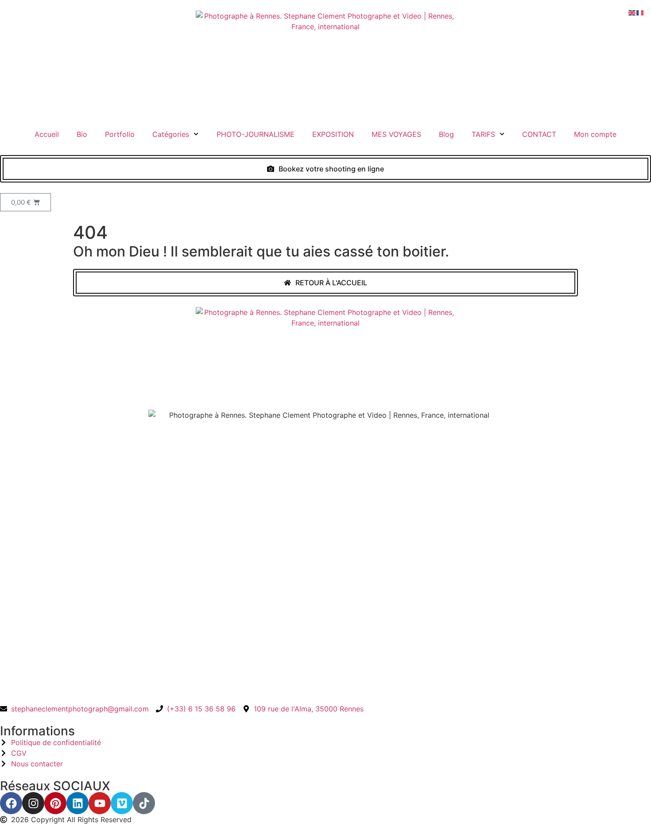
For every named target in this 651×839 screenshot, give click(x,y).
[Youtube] (100, 803)
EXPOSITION (333, 134)
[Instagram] (33, 803)
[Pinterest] (55, 803)
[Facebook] (11, 803)
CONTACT (539, 134)
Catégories (170, 134)
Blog (446, 134)
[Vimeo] (122, 803)
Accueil (47, 134)
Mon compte (595, 134)
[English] (632, 12)
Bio (82, 134)
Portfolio (120, 134)
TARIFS (483, 134)
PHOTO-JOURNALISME (255, 134)
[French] (640, 12)
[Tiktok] (144, 803)
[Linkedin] (77, 803)
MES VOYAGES (396, 134)
